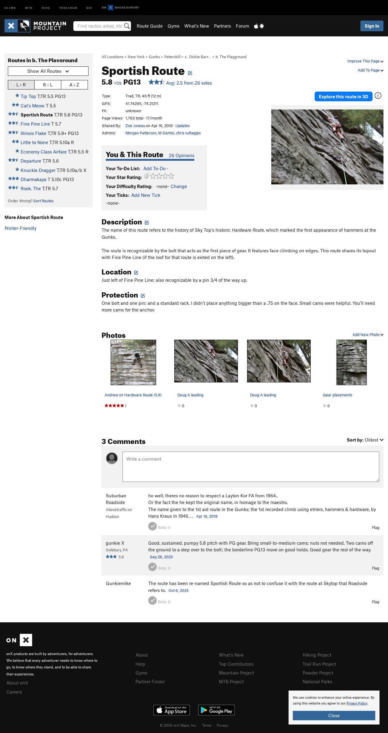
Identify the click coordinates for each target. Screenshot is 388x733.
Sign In (372, 26)
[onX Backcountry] (120, 8)
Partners (222, 26)
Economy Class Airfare (44, 151)
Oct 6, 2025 (179, 590)
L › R (21, 84)
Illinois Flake (33, 133)
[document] (334, 707)
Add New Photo (366, 334)
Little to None (34, 142)
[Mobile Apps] (259, 26)
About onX (17, 682)
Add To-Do (154, 168)
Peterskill (172, 56)
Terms (207, 725)
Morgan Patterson (140, 132)
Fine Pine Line (35, 123)
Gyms (173, 26)
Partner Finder (150, 681)
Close (334, 715)
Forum (242, 26)
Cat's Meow (33, 105)
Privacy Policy (356, 703)
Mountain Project (236, 672)
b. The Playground (231, 56)
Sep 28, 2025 (161, 556)
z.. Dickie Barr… (198, 56)
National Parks (317, 681)
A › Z (74, 84)
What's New (196, 26)
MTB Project (231, 681)
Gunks (154, 56)
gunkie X (115, 543)
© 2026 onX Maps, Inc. (178, 725)
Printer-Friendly (20, 228)
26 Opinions (181, 155)
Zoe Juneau (135, 125)
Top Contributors (236, 664)
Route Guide (150, 26)
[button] (277, 147)
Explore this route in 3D (343, 96)
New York (136, 56)
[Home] (38, 25)
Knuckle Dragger (38, 170)
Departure (31, 160)
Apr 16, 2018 (207, 516)
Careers (14, 691)
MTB (29, 7)
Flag (375, 527)
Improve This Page (363, 61)
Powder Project (318, 672)
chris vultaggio (188, 132)
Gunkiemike (118, 583)
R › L (47, 84)
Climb (10, 7)
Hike (46, 7)
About (141, 654)
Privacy (222, 725)
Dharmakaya (33, 179)
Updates (183, 125)
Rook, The (31, 188)
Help (140, 664)
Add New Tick (145, 195)
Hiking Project (317, 654)
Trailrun (68, 7)
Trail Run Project (319, 664)
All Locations (112, 56)
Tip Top (28, 96)
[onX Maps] (19, 644)
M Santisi (166, 132)
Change (179, 186)
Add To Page (369, 70)
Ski (89, 7)
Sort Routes (43, 200)
